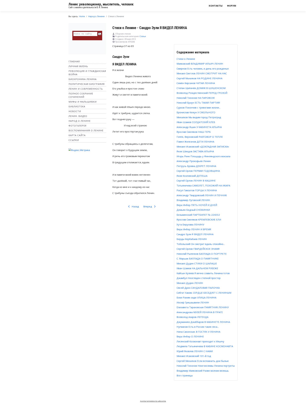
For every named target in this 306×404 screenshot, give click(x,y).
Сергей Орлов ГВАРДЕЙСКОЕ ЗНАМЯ (198, 248)
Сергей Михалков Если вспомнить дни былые (203, 360)
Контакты (215, 5)
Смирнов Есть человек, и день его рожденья (203, 68)
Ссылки (74, 140)
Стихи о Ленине (186, 58)
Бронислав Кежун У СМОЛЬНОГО (196, 112)
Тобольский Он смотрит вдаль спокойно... (201, 244)
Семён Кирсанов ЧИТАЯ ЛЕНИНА (196, 83)
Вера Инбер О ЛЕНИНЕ (190, 336)
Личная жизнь (78, 66)
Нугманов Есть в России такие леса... (198, 326)
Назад (135, 206)
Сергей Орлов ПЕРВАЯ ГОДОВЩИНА (198, 170)
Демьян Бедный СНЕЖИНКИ (193, 209)
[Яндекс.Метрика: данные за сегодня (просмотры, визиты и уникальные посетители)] (79, 150)
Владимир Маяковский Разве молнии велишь (203, 370)
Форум (231, 5)
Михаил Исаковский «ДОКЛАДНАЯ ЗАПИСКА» (203, 146)
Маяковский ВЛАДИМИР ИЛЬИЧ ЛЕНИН (200, 63)
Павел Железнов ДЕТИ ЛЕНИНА (195, 141)
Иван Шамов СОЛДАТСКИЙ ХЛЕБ (196, 122)
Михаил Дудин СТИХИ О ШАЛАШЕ (197, 263)
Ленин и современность (86, 88)
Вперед (148, 206)
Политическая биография (87, 83)
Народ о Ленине (80, 120)
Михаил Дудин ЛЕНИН (190, 283)
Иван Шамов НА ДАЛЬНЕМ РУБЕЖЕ (197, 268)
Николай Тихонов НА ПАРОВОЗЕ (196, 97)
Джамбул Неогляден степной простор (199, 278)
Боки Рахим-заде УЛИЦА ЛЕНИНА (196, 297)
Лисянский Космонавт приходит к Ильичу (200, 341)
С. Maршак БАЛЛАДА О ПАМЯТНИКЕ (198, 258)
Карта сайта (77, 135)
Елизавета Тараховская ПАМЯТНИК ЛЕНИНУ (203, 307)
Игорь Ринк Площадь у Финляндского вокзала (203, 156)
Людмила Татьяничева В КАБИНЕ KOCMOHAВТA (205, 346)
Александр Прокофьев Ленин (194, 161)
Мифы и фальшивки (83, 101)
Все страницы (185, 375)
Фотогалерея (77, 125)
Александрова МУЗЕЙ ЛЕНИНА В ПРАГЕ (200, 312)
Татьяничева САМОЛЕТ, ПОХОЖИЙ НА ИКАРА (203, 185)
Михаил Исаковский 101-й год (194, 356)
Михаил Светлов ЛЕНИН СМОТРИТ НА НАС (202, 73)
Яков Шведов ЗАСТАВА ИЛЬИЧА (195, 151)
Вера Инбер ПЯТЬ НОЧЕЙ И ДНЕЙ (197, 205)
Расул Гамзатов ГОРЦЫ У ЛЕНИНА (197, 190)
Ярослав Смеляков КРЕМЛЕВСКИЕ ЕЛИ (199, 219)
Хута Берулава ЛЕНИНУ (190, 224)
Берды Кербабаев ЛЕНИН (192, 239)
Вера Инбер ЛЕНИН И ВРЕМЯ (194, 229)
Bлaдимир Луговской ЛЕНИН (193, 200)
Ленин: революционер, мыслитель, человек (101, 4)
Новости (75, 111)
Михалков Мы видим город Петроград (199, 117)
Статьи (142, 36)
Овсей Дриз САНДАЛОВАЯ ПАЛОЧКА (198, 287)
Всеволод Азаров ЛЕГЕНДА (192, 317)
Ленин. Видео (78, 116)
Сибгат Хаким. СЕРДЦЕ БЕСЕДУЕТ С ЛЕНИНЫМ (204, 292)
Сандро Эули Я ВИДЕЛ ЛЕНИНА (195, 234)
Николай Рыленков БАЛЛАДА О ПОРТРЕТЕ (202, 253)
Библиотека (77, 106)
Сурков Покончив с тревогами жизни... (198, 107)
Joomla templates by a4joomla (153, 401)
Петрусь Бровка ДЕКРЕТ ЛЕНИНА (196, 166)
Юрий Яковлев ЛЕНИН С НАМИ (195, 351)
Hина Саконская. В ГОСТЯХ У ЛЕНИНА (198, 331)
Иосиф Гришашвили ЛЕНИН (193, 302)
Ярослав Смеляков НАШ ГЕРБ (194, 131)
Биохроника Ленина (83, 79)
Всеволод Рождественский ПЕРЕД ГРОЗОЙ (202, 92)
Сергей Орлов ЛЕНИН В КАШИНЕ (196, 180)
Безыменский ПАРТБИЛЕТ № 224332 (198, 214)
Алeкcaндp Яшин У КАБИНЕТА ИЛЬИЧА (199, 127)
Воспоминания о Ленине (86, 130)
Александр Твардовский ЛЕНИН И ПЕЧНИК (202, 195)
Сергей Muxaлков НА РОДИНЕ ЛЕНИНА (199, 78)
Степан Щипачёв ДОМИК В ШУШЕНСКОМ (201, 88)
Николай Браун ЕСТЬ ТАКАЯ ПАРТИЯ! (198, 102)
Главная (74, 61)
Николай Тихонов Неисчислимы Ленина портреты (206, 365)
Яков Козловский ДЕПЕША (192, 175)
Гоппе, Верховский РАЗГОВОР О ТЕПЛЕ (200, 136)
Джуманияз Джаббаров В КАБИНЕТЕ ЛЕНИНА (203, 321)
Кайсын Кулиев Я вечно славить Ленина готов (203, 273)
